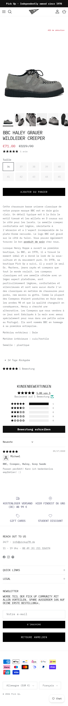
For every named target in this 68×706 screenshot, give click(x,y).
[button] (11, 368)
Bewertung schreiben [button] (34, 429)
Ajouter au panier (33, 191)
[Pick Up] (34, 11)
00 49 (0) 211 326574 (36, 548)
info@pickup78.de (24, 542)
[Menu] (4, 11)
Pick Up (15, 694)
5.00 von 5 (43, 393)
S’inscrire (34, 624)
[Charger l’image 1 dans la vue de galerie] (34, 69)
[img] (10, 451)
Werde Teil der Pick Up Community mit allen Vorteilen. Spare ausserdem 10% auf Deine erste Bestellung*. (34, 600)
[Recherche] (11, 11)
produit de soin (34, 241)
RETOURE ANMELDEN (34, 637)
